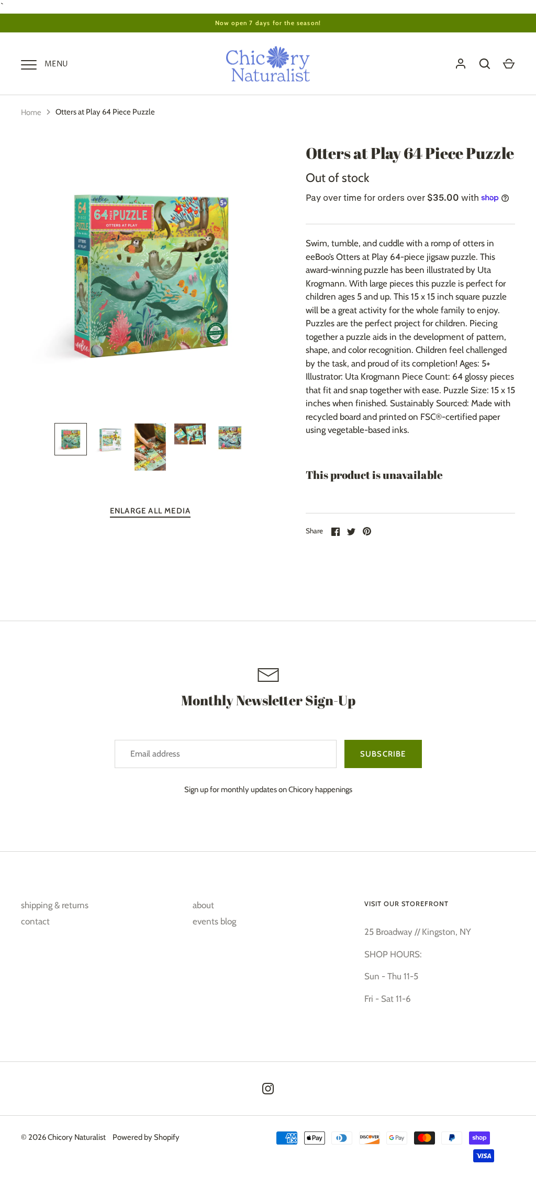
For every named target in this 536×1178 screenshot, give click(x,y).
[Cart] (508, 63)
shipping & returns (54, 905)
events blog (214, 921)
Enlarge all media (150, 511)
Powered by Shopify (146, 1137)
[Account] (460, 63)
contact (35, 921)
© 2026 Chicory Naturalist (63, 1137)
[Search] (484, 63)
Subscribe (383, 754)
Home (31, 112)
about (203, 905)
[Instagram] (268, 1088)
